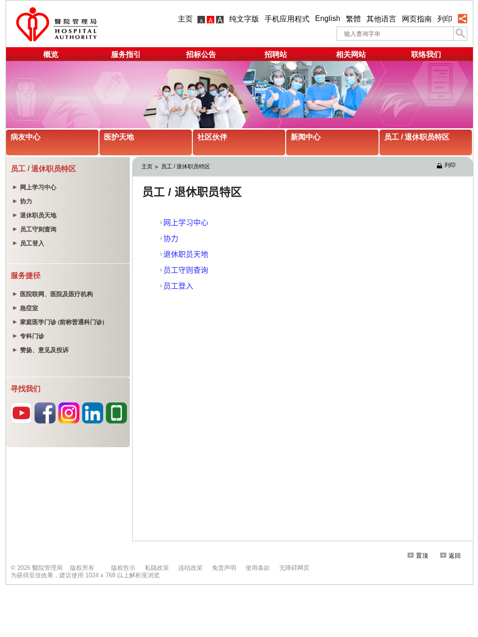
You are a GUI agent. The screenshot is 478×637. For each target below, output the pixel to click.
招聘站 (276, 54)
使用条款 (258, 567)
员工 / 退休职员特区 (417, 137)
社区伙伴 (212, 137)
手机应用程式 (287, 19)
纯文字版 (244, 19)
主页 (185, 19)
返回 (455, 555)
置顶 (422, 555)
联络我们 (426, 54)
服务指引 (126, 54)
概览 (50, 54)
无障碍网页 (294, 567)
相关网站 (351, 54)
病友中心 (26, 137)
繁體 (353, 19)
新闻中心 (306, 137)
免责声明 (224, 567)
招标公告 (201, 54)
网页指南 (417, 19)
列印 (444, 19)
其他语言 (381, 19)
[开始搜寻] (460, 34)
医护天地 (119, 137)
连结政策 (190, 567)
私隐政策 (157, 567)
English (327, 18)
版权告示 (123, 567)
